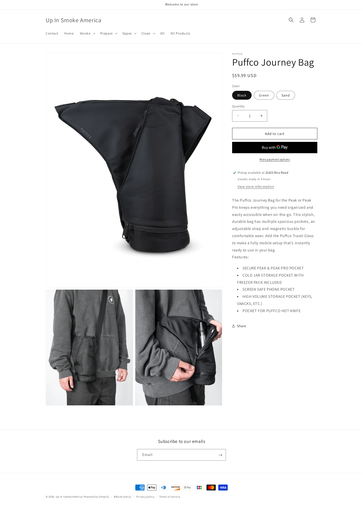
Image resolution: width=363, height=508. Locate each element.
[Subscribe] (220, 455)
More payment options (275, 159)
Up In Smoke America (69, 496)
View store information (256, 186)
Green (264, 95)
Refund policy (122, 496)
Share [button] (241, 326)
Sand (286, 95)
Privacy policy (145, 496)
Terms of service (169, 496)
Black (241, 95)
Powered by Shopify (96, 496)
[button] (87, 33)
